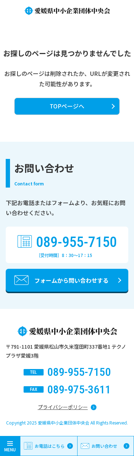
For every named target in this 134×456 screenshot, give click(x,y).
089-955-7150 (76, 242)
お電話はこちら (50, 446)
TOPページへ (67, 106)
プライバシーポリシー (63, 407)
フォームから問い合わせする (71, 280)
